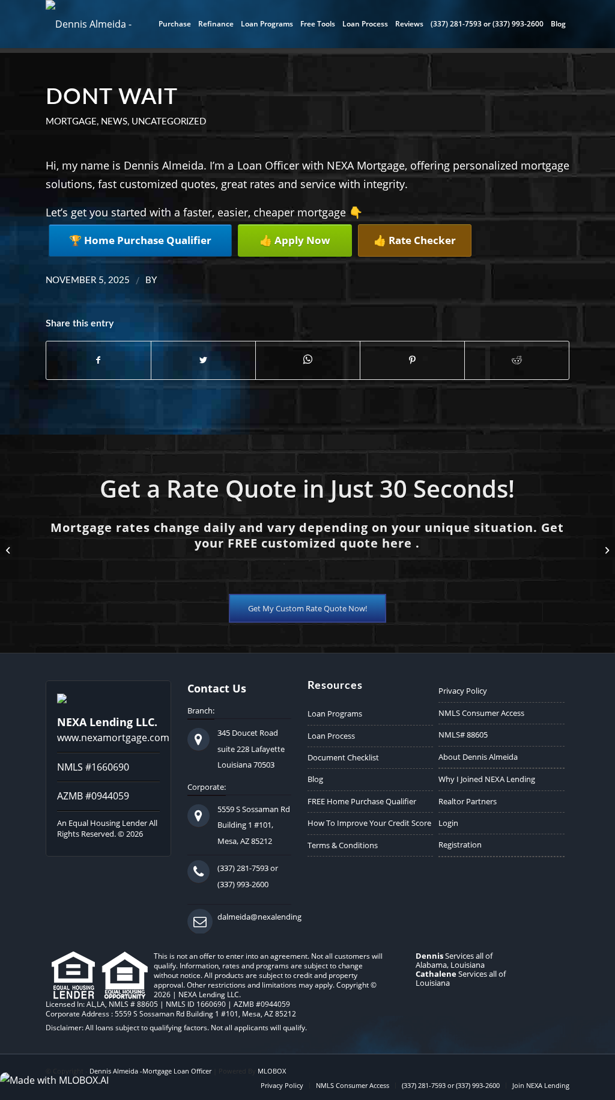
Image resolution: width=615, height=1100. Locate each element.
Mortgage (71, 121)
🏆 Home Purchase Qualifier (140, 240)
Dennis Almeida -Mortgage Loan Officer (150, 1070)
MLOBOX (272, 1070)
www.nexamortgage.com (113, 737)
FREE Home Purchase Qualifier (362, 801)
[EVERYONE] (605, 550)
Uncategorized (169, 121)
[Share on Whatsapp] (308, 359)
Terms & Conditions (343, 845)
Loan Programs (335, 713)
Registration (460, 844)
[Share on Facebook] (98, 360)
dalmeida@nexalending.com (268, 916)
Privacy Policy (462, 690)
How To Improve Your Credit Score (369, 822)
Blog (315, 779)
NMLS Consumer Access (481, 712)
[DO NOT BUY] (9, 550)
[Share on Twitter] (203, 360)
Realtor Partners (467, 801)
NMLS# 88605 (463, 734)
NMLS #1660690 (93, 767)
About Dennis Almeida (478, 756)
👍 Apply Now (294, 240)
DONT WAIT (112, 97)
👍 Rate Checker (415, 240)
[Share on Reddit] (517, 360)
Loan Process (331, 735)
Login (448, 822)
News (114, 121)
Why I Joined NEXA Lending (486, 779)
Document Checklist (343, 757)
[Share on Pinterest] (412, 360)
